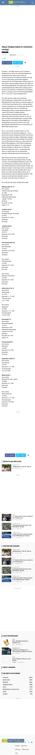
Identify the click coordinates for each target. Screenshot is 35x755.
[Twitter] (28, 742)
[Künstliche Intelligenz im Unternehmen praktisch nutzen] (6, 651)
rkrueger (14, 662)
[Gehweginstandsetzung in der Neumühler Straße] (6, 526)
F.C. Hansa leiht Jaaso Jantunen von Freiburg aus (22, 517)
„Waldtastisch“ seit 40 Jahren (21, 466)
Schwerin (5, 52)
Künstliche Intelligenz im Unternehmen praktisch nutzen (22, 650)
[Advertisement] (17, 24)
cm (4, 58)
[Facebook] (22, 742)
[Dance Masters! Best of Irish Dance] (6, 660)
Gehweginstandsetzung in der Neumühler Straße (22, 526)
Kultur (13, 656)
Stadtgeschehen (16, 464)
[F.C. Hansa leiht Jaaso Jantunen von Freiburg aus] (6, 517)
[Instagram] (25, 742)
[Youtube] (31, 742)
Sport (13, 514)
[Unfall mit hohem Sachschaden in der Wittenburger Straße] (6, 535)
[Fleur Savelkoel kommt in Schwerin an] (6, 642)
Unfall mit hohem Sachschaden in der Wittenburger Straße (22, 535)
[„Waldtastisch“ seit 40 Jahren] (6, 467)
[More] (25, 62)
